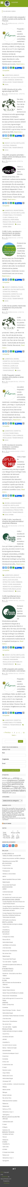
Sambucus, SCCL (7, 1109)
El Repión (5, 1127)
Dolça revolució (7, 865)
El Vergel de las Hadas (8, 936)
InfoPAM (15, 2)
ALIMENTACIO (8, 75)
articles (16, 778)
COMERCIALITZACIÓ (16, 287)
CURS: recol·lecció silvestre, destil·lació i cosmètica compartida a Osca (12, 447)
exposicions (19, 782)
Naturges (5, 1092)
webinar (14, 792)
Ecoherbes (5, 1007)
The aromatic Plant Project (9, 885)
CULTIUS (13, 77)
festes (4, 784)
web (10, 792)
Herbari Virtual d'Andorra (9, 990)
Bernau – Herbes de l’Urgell (9, 1047)
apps (12, 778)
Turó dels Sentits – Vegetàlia (10, 961)
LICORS (12, 366)
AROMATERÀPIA (18, 210)
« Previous (7, 732)
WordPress (6, 1183)
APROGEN (5, 1118)
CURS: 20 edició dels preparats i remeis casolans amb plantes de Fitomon (13, 19)
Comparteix (5, 70)
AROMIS (5, 1039)
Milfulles (5, 1086)
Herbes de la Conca (8, 1075)
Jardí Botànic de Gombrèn (9, 945)
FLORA (5, 80)
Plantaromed (6, 1106)
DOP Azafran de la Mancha (9, 920)
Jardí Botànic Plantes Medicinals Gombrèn (13, 1015)
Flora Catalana (6, 978)
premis (12, 788)
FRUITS (5, 584)
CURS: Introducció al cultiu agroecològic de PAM (12, 90)
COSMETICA (6, 77)
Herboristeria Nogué (8, 942)
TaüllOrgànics (6, 1114)
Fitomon (5, 1137)
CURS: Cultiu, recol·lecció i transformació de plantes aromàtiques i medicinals (11, 233)
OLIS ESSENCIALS (8, 510)
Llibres (21, 786)
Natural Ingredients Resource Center (12, 879)
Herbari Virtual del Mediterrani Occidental (13, 993)
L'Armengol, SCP (7, 1081)
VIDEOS (5, 793)
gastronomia (17, 784)
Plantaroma (5, 1103)
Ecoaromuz (5, 1056)
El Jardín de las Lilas (8, 868)
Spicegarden (6, 1160)
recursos (6, 791)
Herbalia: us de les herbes (9, 873)
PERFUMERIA (15, 219)
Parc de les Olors (7, 894)
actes (4, 778)
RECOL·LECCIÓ (7, 82)
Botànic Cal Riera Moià (8, 1004)
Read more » (20, 64)
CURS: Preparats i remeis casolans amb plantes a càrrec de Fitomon (13, 377)
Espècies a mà (6, 1130)
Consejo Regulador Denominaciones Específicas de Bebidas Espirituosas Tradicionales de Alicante (12, 915)
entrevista (10, 782)
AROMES (16, 359)
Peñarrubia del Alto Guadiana (10, 1100)
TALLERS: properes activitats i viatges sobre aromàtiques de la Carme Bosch (14, 157)
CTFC (2, 1172)
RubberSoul (5, 1176)
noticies (5, 788)
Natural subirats (6, 1089)
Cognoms (5, 759)
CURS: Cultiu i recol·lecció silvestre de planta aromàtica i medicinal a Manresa (13, 521)
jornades (6, 786)
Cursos (6, 84)
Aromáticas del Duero (8, 1036)
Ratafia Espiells (6, 882)
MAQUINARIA (7, 294)
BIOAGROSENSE (7, 1050)
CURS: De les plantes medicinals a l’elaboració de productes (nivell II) (14, 307)
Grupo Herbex (6, 1072)
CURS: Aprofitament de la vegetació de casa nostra (11, 597)
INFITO (4, 876)
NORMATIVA (18, 80)
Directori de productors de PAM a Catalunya (14, 858)
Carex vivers (6, 1146)
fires (9, 784)
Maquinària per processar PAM (10, 861)
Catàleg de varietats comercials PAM (12, 855)
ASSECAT (16, 75)
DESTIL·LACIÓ (20, 143)
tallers (9, 226)
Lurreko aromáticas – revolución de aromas (13, 1084)
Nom (3, 752)
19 (23, 732)
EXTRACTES (6, 291)
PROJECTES (20, 788)
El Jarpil (5, 1067)
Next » (14, 735)
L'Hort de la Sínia (7, 947)
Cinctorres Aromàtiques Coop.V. (11, 1053)
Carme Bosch (6, 934)
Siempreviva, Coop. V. (8, 1111)
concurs (4, 780)
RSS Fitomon (7, 823)
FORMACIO (11, 80)
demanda (4, 782)
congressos (12, 780)
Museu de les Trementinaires (10, 950)
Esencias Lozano (7, 1070)
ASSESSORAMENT (15, 503)
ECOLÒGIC (6, 145)
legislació (14, 786)
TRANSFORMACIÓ (17, 82)
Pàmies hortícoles (7, 1095)
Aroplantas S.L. (6, 929)
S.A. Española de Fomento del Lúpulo (12, 897)
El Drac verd (6, 1061)
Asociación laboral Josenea (9, 1045)
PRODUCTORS (7, 147)
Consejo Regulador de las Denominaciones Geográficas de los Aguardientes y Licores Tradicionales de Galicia (13, 908)
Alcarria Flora (6, 927)
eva (4, 23)
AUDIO (21, 778)
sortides (5, 226)
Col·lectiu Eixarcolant (8, 891)
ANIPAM (4, 889)
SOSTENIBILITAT (17, 662)
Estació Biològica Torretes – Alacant (12, 1010)
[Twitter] (13, 1169)
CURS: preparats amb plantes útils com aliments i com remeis (13, 670)
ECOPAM (5, 1149)
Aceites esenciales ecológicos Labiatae (12, 924)
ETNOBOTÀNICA (8, 215)
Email (3, 763)
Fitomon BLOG (6, 939)
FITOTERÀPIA (20, 77)
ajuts (9, 778)
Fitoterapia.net (6, 871)
